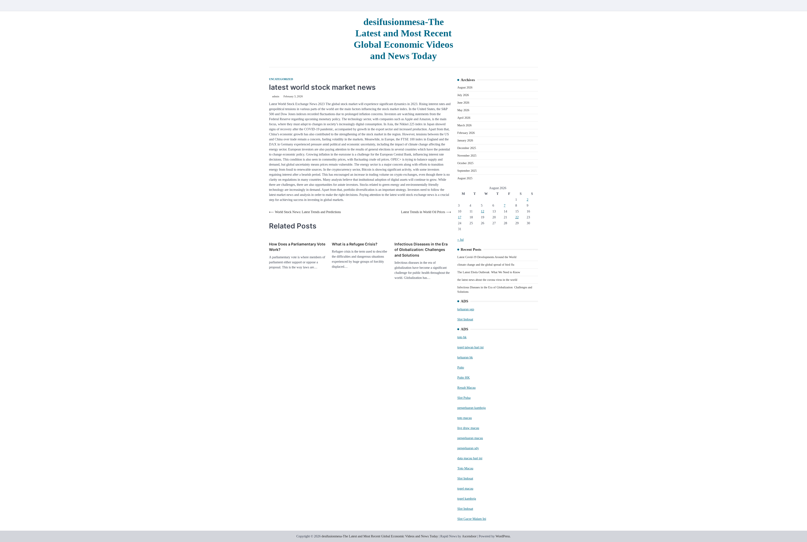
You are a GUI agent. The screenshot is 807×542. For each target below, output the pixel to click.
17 (459, 217)
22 (517, 217)
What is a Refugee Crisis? (354, 244)
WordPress (503, 536)
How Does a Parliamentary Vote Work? (297, 247)
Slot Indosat (465, 319)
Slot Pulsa (464, 398)
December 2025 (466, 148)
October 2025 (465, 163)
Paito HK (463, 377)
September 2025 (467, 170)
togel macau (465, 488)
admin (275, 96)
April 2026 (463, 117)
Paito (460, 367)
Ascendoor (469, 536)
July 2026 (463, 95)
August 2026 (464, 87)
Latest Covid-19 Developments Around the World (486, 257)
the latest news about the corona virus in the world (487, 279)
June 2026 (463, 102)
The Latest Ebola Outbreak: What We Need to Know (488, 272)
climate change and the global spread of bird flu (485, 264)
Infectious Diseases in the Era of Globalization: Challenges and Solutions (421, 249)
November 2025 (466, 155)
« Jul (460, 239)
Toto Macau (465, 468)
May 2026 (463, 110)
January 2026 (465, 140)
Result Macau (466, 387)
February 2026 (466, 133)
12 (482, 211)
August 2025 (464, 178)
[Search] (535, 5)
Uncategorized (281, 79)
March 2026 (464, 125)
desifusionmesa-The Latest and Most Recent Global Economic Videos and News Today (380, 536)
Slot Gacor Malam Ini (471, 519)
